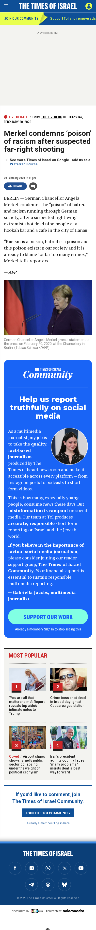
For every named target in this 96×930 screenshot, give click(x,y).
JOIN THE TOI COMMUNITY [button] (48, 813)
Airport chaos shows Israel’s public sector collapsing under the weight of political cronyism (27, 764)
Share (18, 186)
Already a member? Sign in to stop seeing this (48, 629)
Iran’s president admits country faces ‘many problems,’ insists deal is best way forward (67, 764)
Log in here (62, 823)
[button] (88, 6)
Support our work (48, 616)
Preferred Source (24, 164)
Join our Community (21, 18)
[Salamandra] (73, 910)
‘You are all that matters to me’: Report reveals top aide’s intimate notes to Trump (27, 705)
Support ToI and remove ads (73, 18)
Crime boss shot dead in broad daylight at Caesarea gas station (68, 702)
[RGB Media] (38, 911)
